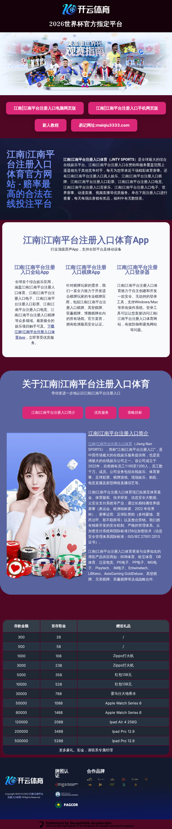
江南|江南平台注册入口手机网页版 (127, 108)
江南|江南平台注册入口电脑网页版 (45, 108)
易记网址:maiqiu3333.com (104, 125)
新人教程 (51, 125)
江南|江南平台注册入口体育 (110, 444)
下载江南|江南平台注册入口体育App (35, 332)
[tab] (52, 413)
